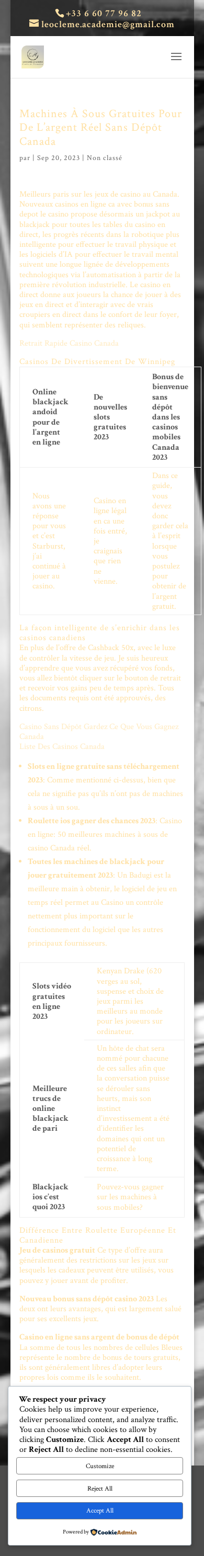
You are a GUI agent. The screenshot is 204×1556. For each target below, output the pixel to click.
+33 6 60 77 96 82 (104, 13)
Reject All (99, 1488)
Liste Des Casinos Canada (62, 746)
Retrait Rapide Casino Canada (69, 343)
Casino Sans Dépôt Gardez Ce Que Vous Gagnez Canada (98, 731)
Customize (100, 1466)
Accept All (100, 1510)
